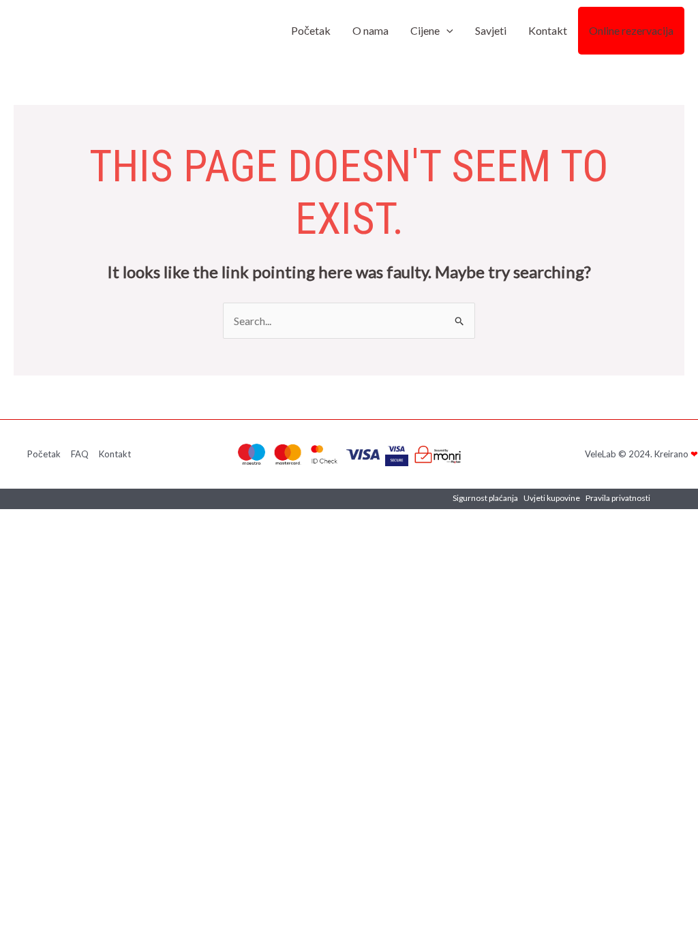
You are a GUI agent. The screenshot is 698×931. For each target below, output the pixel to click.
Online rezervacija (631, 30)
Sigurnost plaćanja (485, 498)
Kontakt (547, 30)
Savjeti (490, 30)
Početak (311, 30)
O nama (370, 30)
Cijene (425, 30)
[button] (446, 31)
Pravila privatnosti (618, 498)
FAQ (80, 453)
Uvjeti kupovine (552, 498)
